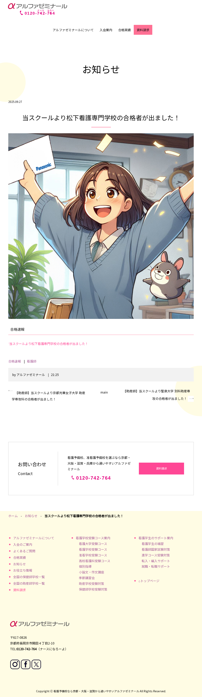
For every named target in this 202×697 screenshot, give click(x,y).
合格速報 (14, 361)
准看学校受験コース (93, 555)
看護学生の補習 (153, 543)
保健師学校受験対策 (93, 589)
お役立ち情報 (22, 570)
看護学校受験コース (93, 549)
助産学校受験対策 (91, 583)
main (104, 392)
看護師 (31, 361)
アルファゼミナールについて (73, 29)
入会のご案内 (22, 544)
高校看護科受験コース (94, 560)
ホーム (13, 515)
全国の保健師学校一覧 (29, 576)
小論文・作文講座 (91, 572)
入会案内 (106, 29)
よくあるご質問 (24, 551)
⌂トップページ (148, 580)
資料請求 (143, 29)
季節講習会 (87, 577)
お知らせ (31, 515)
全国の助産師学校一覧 (29, 583)
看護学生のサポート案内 (155, 537)
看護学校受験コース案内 (93, 537)
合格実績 (124, 29)
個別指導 (85, 566)
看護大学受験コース (93, 543)
